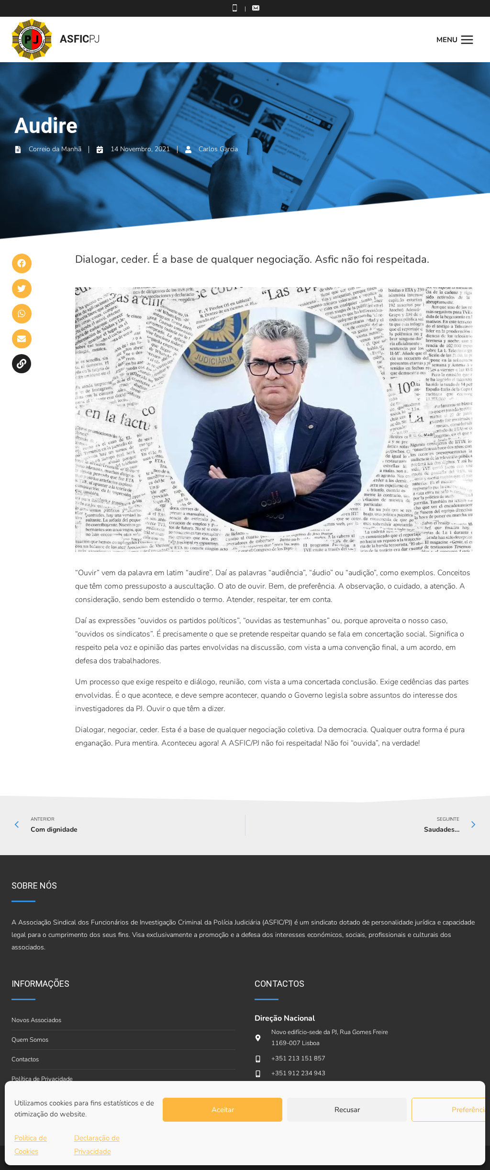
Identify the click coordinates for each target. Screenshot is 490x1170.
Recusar (347, 1109)
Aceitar (223, 1109)
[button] (22, 263)
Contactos (25, 1059)
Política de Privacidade (42, 1079)
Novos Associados (36, 1020)
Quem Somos (29, 1040)
